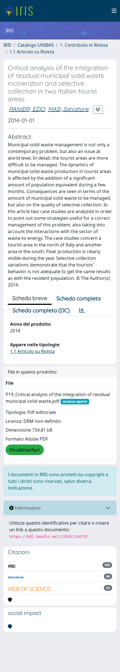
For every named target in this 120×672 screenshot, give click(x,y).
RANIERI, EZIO (27, 108)
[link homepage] (20, 10)
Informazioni (27, 508)
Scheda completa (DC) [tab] (41, 310)
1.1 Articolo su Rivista (31, 52)
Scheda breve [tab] (29, 298)
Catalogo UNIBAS (36, 45)
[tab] (82, 310)
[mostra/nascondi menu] (114, 11)
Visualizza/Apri (24, 450)
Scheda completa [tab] (78, 298)
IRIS (7, 45)
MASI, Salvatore (68, 108)
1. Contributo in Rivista (84, 45)
